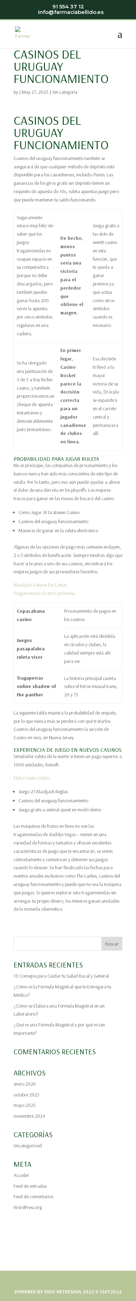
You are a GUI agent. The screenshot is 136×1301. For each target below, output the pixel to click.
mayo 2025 (25, 1105)
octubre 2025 (26, 1095)
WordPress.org (28, 1207)
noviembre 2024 (29, 1116)
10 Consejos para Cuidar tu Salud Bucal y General (61, 976)
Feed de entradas (30, 1186)
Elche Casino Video (32, 778)
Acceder (21, 1175)
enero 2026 (25, 1084)
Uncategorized (28, 1145)
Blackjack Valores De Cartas (40, 585)
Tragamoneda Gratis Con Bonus (44, 593)
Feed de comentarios (33, 1196)
